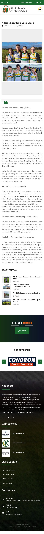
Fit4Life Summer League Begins (26, 293)
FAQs (25, 527)
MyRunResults (8, 479)
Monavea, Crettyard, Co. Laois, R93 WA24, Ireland (23, 499)
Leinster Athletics (9, 470)
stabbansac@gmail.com (14, 513)
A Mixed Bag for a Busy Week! (18, 22)
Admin (20, 26)
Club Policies (32, 527)
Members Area (26, 2)
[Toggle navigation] (40, 9)
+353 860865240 (12, 506)
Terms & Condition (14, 527)
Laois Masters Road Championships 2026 (21, 285)
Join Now (22, 331)
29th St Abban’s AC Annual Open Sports (26, 300)
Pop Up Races (8, 483)
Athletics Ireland (8, 474)
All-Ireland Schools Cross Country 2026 (27, 278)
